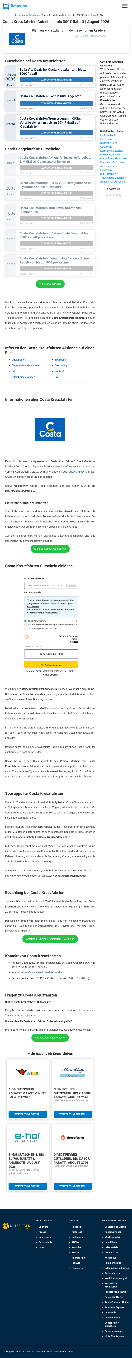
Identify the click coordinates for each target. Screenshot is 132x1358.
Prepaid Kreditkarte (115, 1292)
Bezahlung (61, 365)
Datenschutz (45, 1242)
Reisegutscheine (114, 1331)
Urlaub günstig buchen (117, 1268)
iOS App (76, 1263)
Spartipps (60, 359)
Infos (15, 371)
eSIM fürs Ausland (114, 1336)
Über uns (43, 1227)
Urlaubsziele (111, 1247)
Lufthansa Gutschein (112, 150)
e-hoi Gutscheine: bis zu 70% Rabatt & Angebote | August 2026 (26, 1161)
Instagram (77, 1237)
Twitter (76, 1252)
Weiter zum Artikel (27, 1114)
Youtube (76, 1247)
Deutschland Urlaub (115, 1227)
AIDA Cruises (77, 471)
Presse (42, 1232)
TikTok (75, 1242)
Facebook (77, 1227)
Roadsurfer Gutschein (112, 181)
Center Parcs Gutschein (113, 158)
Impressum (45, 1237)
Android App (78, 1257)
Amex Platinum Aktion (117, 1302)
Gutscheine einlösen (23, 377)
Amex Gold (110, 1312)
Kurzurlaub (111, 1257)
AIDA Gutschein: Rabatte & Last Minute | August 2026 (27, 1093)
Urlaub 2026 (111, 1252)
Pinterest (77, 1232)
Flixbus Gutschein (110, 154)
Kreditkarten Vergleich (117, 1278)
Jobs (41, 1247)
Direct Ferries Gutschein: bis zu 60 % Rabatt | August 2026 (72, 1159)
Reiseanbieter (112, 1273)
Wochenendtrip (113, 1237)
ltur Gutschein (108, 173)
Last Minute (111, 1242)
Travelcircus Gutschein (113, 177)
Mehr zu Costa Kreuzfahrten (50, 548)
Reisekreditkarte (114, 1297)
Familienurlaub (113, 1263)
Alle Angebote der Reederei (50, 1037)
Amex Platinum (113, 1317)
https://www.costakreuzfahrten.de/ (41, 972)
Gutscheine (34, 15)
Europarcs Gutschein (112, 162)
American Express (114, 1307)
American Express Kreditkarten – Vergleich (50, 938)
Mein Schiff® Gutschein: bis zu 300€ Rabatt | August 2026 (72, 1093)
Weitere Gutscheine (50, 283)
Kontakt (59, 371)
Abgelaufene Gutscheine (26, 365)
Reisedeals (21, 15)
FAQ (57, 377)
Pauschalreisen (113, 1232)
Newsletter (78, 1268)
